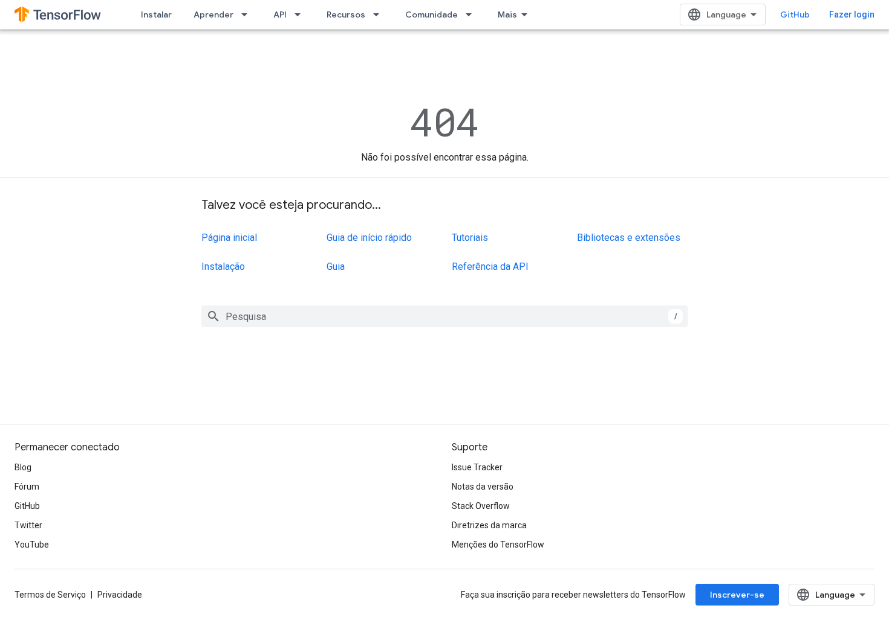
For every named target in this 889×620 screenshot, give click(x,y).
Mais (507, 14)
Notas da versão (482, 486)
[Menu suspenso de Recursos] (379, 14)
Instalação (223, 266)
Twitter (28, 525)
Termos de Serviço (50, 594)
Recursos (346, 14)
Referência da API (490, 266)
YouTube (32, 544)
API (280, 14)
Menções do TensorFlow (498, 544)
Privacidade (119, 594)
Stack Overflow (481, 506)
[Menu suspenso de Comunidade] (472, 14)
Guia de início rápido (369, 237)
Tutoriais (470, 237)
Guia (336, 266)
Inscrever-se (737, 594)
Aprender (213, 14)
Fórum (27, 486)
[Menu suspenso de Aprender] (247, 14)
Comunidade (431, 14)
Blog (23, 467)
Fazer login (851, 14)
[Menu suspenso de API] (301, 14)
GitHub (795, 14)
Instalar (156, 14)
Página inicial (229, 237)
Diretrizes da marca (489, 525)
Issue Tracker (477, 467)
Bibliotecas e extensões (628, 237)
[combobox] (444, 316)
